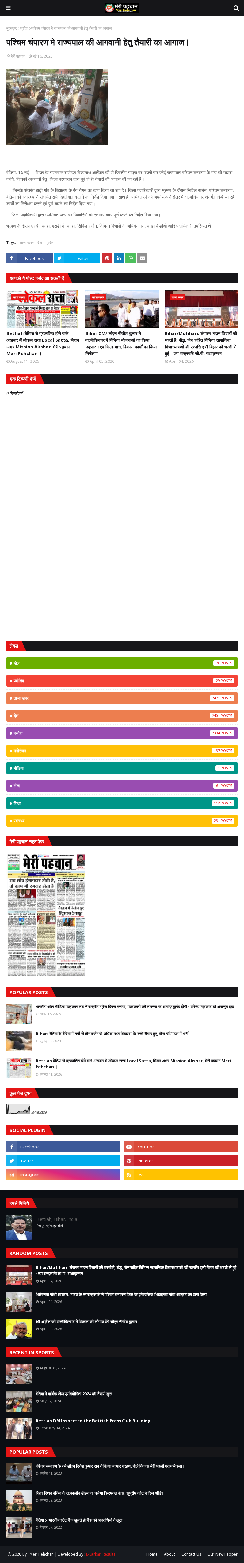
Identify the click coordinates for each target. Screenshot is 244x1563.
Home (152, 1554)
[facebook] (63, 1146)
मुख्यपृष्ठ (11, 28)
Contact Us (191, 1554)
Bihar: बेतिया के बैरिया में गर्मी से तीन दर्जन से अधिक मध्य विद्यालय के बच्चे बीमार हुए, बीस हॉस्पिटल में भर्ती (112, 1033)
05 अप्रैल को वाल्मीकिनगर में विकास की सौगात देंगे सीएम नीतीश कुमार (86, 1321)
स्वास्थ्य (117, 821)
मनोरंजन (117, 750)
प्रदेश (24, 28)
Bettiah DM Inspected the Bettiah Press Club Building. (94, 1421)
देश (39, 242)
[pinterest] (181, 1160)
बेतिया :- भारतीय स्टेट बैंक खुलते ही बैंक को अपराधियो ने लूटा (79, 1520)
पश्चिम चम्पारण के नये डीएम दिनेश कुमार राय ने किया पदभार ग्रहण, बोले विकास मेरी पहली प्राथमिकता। (110, 1466)
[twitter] (63, 1160)
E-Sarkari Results (100, 1554)
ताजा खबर (27, 242)
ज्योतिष (117, 680)
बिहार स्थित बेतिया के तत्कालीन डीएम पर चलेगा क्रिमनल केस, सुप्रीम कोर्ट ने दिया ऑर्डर (99, 1493)
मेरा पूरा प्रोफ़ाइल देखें (50, 1225)
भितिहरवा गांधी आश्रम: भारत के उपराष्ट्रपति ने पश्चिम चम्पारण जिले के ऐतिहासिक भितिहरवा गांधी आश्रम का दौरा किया (121, 1294)
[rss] (181, 1174)
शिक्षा (117, 803)
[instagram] (63, 1174)
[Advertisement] (122, 586)
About (169, 1554)
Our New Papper (222, 1554)
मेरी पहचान (18, 56)
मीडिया (117, 768)
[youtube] (181, 1146)
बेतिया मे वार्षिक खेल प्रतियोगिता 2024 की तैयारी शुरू (74, 1394)
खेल (117, 663)
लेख (117, 786)
